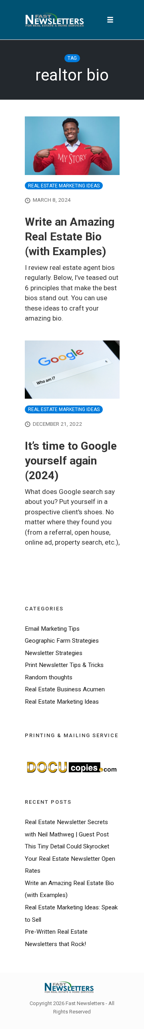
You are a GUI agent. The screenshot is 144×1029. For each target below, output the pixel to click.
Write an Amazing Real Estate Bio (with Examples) (69, 236)
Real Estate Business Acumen (65, 689)
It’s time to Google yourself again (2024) (71, 460)
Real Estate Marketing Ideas (64, 186)
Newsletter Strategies (53, 653)
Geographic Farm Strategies (62, 640)
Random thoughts (48, 677)
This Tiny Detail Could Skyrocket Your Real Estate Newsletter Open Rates (70, 858)
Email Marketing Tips (52, 628)
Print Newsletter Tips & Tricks (64, 665)
